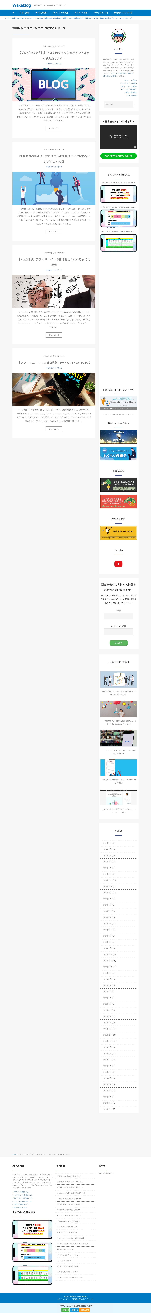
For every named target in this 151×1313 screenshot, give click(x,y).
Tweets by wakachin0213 (106, 1173)
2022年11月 (107, 961)
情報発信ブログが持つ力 (54, 63)
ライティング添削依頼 (128, 89)
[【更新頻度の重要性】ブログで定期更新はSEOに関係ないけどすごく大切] (53, 188)
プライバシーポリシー (64, 1299)
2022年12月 (107, 954)
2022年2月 (107, 1016)
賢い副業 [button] (25, 13)
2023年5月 (107, 923)
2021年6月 (107, 1066)
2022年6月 (107, 992)
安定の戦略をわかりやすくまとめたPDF (69, 1198)
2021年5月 (107, 1072)
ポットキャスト (102, 13)
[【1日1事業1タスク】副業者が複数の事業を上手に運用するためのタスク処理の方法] (118, 709)
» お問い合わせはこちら (19, 1207)
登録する (119, 643)
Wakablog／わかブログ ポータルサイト (69, 1255)
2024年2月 (107, 868)
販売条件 (81, 1299)
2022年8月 (107, 979)
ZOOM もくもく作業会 (64, 1260)
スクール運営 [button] (81, 13)
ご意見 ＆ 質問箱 (130, 92)
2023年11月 (107, 886)
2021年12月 (107, 1029)
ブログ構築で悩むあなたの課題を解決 (68, 1221)
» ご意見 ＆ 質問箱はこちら (20, 1204)
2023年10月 (107, 893)
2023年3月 (107, 936)
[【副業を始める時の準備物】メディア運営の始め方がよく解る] (118, 767)
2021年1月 (107, 1097)
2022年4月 (107, 1004)
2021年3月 (107, 1084)
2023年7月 (107, 911)
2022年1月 (107, 1022)
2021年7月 (107, 1060)
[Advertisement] (117, 1136)
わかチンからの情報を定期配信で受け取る (69, 1277)
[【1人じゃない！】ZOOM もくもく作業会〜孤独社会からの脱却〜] (118, 738)
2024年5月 (107, 849)
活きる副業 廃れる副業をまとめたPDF (68, 1210)
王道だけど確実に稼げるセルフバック (68, 1272)
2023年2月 (107, 942)
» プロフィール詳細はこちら (21, 1192)
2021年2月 (107, 1091)
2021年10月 (107, 1041)
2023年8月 (107, 905)
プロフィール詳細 (129, 80)
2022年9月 (107, 973)
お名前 (118, 610)
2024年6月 (107, 843)
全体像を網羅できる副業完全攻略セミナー (69, 1187)
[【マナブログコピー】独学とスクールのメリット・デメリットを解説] (118, 797)
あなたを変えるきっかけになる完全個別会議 (70, 1238)
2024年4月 (107, 855)
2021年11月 (107, 1035)
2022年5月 (107, 998)
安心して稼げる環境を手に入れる (67, 1227)
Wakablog (73, 1296)
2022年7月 (107, 985)
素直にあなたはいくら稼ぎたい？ (67, 1232)
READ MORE (54, 128)
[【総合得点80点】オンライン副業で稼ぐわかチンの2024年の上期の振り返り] (118, 679)
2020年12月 (107, 1103)
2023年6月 (107, 917)
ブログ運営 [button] (42, 13)
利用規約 (75, 1299)
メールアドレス (118, 626)
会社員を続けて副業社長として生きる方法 (69, 1181)
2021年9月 (107, 1047)
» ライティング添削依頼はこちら (22, 1201)
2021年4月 (107, 1078)
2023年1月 (107, 948)
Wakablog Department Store (65, 1249)
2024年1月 (107, 874)
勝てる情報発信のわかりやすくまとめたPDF (70, 1204)
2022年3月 (107, 1010)
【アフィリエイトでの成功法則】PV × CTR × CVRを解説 (54, 362)
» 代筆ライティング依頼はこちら (22, 1198)
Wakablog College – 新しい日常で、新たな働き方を (72, 1243)
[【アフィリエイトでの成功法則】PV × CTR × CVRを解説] (53, 389)
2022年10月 (107, 967)
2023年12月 (107, 880)
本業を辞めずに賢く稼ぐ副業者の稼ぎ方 (69, 1176)
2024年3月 (107, 862)
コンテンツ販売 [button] (61, 13)
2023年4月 (107, 930)
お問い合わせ (131, 95)
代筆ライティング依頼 (128, 86)
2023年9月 (107, 899)
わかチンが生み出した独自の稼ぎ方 (67, 1266)
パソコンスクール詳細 (128, 83)
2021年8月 (107, 1053)
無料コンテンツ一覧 (124, 13)
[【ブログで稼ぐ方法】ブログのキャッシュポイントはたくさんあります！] (53, 84)
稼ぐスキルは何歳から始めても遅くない (69, 1215)
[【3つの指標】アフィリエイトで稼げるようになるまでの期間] (53, 291)
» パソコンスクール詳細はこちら (22, 1195)
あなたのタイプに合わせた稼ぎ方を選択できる (71, 1193)
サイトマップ (89, 1299)
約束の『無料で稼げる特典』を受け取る (119, 156)
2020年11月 (107, 1109)
